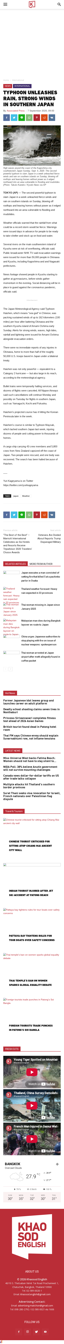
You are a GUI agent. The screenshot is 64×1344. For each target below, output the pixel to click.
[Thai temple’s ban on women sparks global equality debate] (32, 974)
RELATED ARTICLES (15, 564)
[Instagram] (27, 1332)
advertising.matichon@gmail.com (35, 1305)
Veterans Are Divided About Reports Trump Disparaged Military (49, 538)
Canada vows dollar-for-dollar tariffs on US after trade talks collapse (31, 777)
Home (6, 80)
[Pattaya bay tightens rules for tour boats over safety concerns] (32, 929)
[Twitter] (36, 1332)
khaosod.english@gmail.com (35, 1294)
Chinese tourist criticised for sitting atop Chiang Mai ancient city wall (30, 846)
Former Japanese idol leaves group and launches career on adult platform (28, 702)
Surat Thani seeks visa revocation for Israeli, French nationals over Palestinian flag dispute (31, 796)
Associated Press (16, 110)
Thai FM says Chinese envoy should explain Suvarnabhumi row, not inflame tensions (30, 737)
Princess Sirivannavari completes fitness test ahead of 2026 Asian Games (29, 720)
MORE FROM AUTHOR (41, 564)
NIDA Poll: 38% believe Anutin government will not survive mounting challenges (30, 768)
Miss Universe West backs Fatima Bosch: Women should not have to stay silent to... (29, 760)
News (8, 86)
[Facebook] (18, 1332)
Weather (26, 496)
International (18, 80)
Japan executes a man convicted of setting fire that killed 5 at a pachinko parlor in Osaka (40, 576)
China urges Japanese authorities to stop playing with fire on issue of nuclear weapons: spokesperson (40, 640)
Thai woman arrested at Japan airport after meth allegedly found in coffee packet (40, 656)
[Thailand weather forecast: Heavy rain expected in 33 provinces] (11, 595)
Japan (16, 496)
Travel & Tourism (14, 811)
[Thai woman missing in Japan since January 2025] (11, 610)
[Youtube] (45, 1332)
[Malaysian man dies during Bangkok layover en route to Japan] (11, 627)
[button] (59, 4)
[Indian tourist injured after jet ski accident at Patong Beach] (32, 884)
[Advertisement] (32, 43)
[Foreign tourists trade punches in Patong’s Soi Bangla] (32, 1019)
